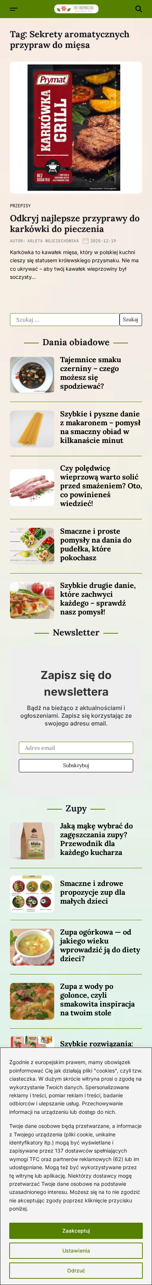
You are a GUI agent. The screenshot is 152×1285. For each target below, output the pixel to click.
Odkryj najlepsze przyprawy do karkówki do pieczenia (75, 223)
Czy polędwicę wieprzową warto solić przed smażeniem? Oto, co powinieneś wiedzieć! (101, 485)
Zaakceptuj (76, 1230)
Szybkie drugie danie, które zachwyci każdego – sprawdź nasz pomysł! (98, 598)
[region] (76, 1166)
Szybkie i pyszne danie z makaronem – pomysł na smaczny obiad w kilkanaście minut (100, 427)
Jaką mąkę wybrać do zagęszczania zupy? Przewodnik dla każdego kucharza (96, 839)
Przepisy (20, 206)
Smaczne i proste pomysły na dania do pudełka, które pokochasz (95, 544)
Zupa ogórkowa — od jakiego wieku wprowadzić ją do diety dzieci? (100, 945)
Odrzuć (76, 1270)
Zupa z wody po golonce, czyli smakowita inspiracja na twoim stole (97, 999)
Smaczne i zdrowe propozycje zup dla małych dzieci (92, 892)
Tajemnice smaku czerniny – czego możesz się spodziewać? (90, 373)
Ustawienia (76, 1250)
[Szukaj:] (65, 319)
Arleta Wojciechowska (53, 240)
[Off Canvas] (13, 9)
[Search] (138, 9)
